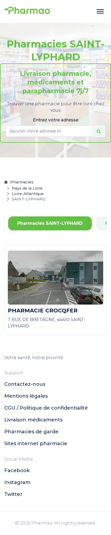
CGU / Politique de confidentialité (46, 408)
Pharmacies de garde (31, 432)
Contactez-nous (24, 384)
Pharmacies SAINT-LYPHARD (50, 223)
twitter (13, 494)
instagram (17, 482)
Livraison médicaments (33, 420)
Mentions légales (26, 396)
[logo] (27, 11)
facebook (17, 470)
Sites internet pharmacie (35, 444)
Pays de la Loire (27, 188)
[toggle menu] (100, 11)
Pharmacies (21, 182)
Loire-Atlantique (28, 193)
